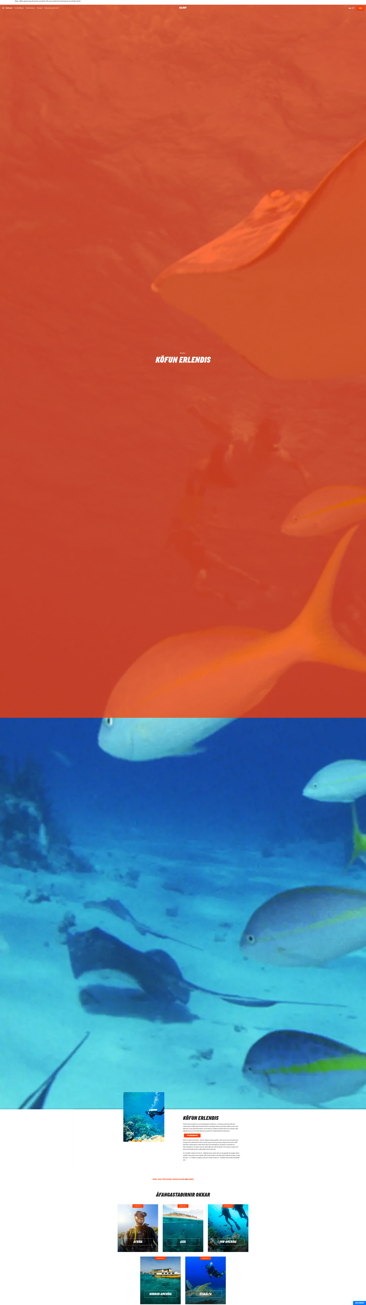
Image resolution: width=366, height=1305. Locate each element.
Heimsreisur (30, 8)
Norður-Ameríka (179, 1179)
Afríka (154, 1179)
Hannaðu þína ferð (51, 8)
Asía (159, 1179)
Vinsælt (39, 8)
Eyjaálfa (190, 1179)
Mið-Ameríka (167, 1179)
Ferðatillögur (19, 8)
